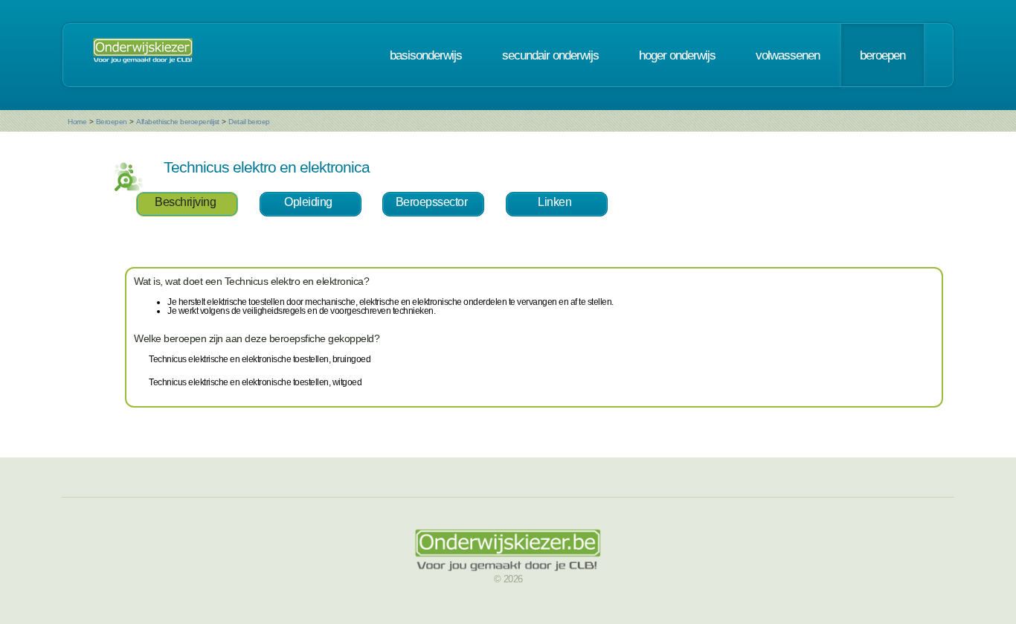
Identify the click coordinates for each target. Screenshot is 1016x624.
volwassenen (788, 55)
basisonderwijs (426, 55)
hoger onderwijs (677, 55)
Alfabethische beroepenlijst (177, 122)
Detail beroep (249, 122)
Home (77, 122)
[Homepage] (142, 55)
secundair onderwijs (550, 55)
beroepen (882, 55)
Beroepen (111, 122)
